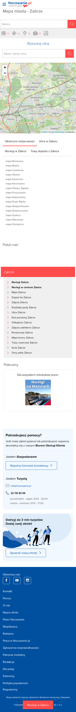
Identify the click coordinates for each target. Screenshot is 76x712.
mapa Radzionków (15, 197)
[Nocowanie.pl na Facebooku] (6, 580)
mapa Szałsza (13, 215)
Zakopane (65, 697)
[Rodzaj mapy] (5, 33)
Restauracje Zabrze (22, 332)
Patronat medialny (14, 655)
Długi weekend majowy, (17, 697)
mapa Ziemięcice (15, 224)
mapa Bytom (12, 165)
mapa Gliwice (13, 174)
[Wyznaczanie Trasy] (16, 33)
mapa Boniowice (15, 161)
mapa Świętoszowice (17, 210)
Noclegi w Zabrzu (38, 705)
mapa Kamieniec (14, 179)
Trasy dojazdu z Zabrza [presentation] (45, 151)
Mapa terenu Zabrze (23, 337)
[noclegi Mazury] (38, 392)
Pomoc (7, 598)
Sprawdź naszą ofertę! (23, 553)
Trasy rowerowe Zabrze (24, 342)
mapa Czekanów (15, 170)
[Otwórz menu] (4, 4)
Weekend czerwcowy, (50, 697)
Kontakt (7, 591)
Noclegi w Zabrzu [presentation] (16, 151)
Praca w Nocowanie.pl (16, 641)
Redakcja (8, 662)
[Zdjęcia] (46, 33)
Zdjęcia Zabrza (20, 302)
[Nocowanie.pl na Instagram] (27, 580)
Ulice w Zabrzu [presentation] (48, 141)
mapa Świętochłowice (17, 206)
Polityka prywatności (15, 683)
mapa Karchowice (15, 183)
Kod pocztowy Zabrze (23, 317)
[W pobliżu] (26, 33)
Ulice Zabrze (18, 312)
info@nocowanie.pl (21, 486)
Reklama (8, 633)
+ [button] (5, 67)
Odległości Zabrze (22, 322)
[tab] (20, 141)
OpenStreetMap (57, 131)
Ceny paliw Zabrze (22, 352)
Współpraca (10, 626)
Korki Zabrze (18, 347)
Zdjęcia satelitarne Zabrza (26, 327)
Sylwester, (34, 697)
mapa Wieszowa (14, 219)
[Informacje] (37, 33)
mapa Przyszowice (16, 192)
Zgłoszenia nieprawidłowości (21, 648)
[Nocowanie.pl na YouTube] (17, 580)
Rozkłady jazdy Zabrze (24, 307)
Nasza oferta (10, 612)
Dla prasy (8, 669)
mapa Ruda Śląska (15, 201)
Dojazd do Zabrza (21, 297)
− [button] (5, 72)
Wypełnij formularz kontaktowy (29, 465)
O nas (6, 605)
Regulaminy (10, 689)
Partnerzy (8, 676)
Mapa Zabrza (19, 292)
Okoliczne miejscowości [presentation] (20, 141)
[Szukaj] (72, 24)
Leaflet (44, 131)
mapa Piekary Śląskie (17, 188)
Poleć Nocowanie (13, 619)
